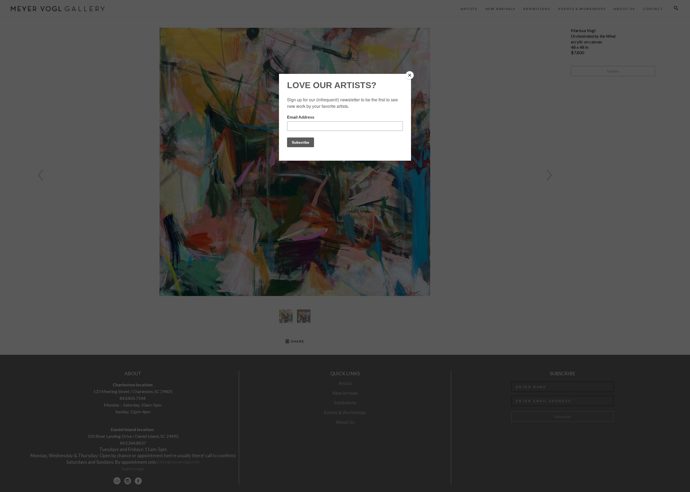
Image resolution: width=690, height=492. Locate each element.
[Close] (410, 75)
